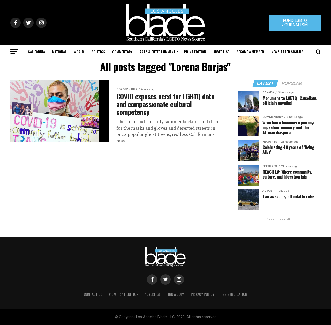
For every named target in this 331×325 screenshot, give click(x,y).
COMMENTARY (122, 51)
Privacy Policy (202, 294)
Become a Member (250, 51)
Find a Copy (176, 294)
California (36, 51)
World (79, 51)
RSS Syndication (234, 294)
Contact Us (93, 294)
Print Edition (195, 51)
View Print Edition (123, 294)
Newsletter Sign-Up (287, 51)
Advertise (221, 51)
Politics (98, 51)
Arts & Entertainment (158, 51)
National (59, 51)
